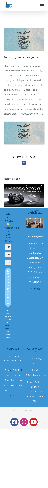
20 (16, 380)
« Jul (12, 395)
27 (16, 385)
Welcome (35, 289)
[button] (6, 196)
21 (19, 380)
